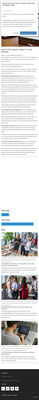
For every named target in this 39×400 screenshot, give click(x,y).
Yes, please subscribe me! (28, 33)
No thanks (15, 33)
